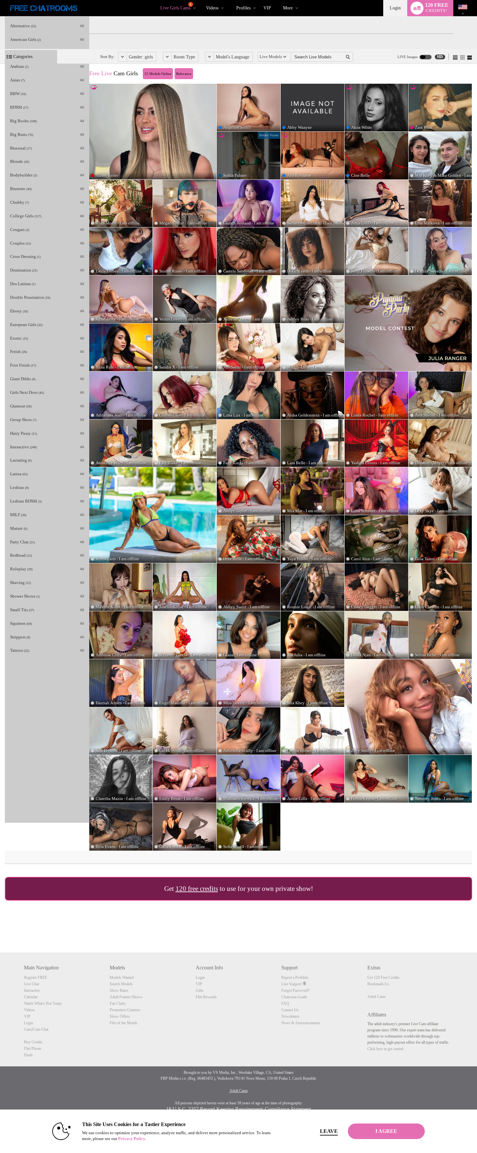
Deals (28, 1055)
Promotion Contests (125, 1010)
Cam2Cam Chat (36, 1029)
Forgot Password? (295, 990)
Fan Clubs (118, 1003)
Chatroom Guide (294, 997)
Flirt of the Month (123, 1023)
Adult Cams (376, 996)
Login (395, 8)
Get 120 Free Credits (383, 977)
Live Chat (31, 984)
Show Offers (120, 1016)
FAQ (285, 1003)
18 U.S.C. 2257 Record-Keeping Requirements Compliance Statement (238, 1109)
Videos (212, 8)
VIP (267, 8)
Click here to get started (385, 1049)
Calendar (31, 997)
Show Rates (119, 990)
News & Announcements (300, 1023)
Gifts (199, 990)
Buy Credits (33, 1042)
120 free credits (197, 888)
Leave (329, 1131)
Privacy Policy (131, 1138)
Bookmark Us (378, 984)
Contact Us (290, 1010)
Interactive (32, 990)
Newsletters (290, 1016)
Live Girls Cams (175, 6)
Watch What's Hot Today (43, 1003)
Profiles (243, 8)
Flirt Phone (32, 1048)
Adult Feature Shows (126, 997)
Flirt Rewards (206, 997)
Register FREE (35, 977)
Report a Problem (294, 977)
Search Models (121, 984)
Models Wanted (122, 977)
